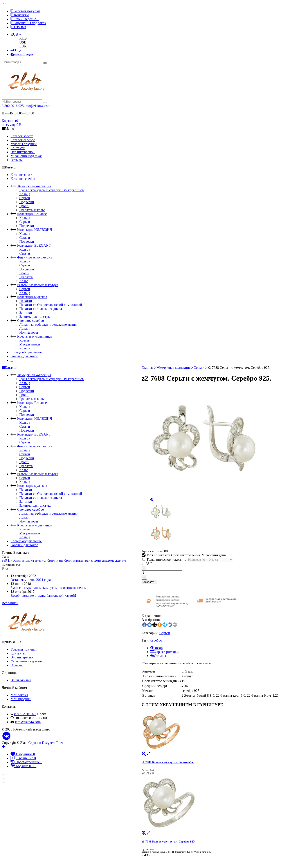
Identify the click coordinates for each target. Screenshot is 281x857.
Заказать (149, 582)
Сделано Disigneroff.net (45, 743)
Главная (147, 367)
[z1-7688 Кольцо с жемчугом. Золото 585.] (210, 731)
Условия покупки (27, 11)
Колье (23, 281)
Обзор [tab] (158, 648)
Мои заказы (19, 695)
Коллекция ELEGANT (34, 245)
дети (97, 560)
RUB (15, 34)
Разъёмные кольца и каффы (37, 285)
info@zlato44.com (37, 106)
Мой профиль (21, 699)
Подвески (26, 202)
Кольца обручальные (26, 352)
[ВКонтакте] (6, 736)
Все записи (10, 603)
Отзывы (20, 27)
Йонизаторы (28, 332)
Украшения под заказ (30, 23)
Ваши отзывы (21, 680)
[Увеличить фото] (144, 753)
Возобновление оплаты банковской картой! (43, 595)
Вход (17, 50)
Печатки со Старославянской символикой (50, 305)
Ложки (24, 328)
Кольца (24, 194)
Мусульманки (29, 344)
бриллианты (73, 560)
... (12, 360)
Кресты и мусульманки (34, 336)
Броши (24, 206)
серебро (156, 640)
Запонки (25, 313)
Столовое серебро (30, 320)
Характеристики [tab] (166, 652)
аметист (41, 560)
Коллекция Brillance (32, 214)
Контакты (21, 15)
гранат (89, 560)
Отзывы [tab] (160, 656)
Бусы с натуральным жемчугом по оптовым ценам (48, 587)
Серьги (24, 198)
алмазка (28, 560)
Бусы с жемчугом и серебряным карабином (51, 190)
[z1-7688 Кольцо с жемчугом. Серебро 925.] (210, 803)
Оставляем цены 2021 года (31, 580)
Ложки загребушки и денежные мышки (49, 324)
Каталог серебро (23, 140)
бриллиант (55, 560)
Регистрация (23, 54)
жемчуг (120, 560)
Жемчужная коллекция (34, 186)
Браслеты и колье (32, 210)
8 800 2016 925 (13, 106)
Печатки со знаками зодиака (40, 309)
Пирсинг (14, 560)
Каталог (11, 367)
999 (4, 560)
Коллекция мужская (32, 297)
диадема (108, 560)
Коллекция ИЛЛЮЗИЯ (34, 229)
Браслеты (26, 277)
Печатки (25, 301)
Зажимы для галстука (35, 316)
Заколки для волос (24, 356)
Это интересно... (26, 19)
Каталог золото (22, 136)
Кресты (25, 340)
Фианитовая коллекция (34, 257)
